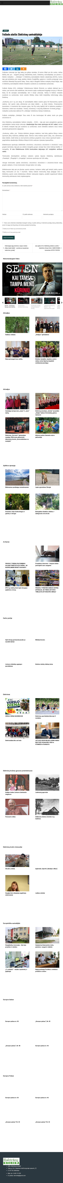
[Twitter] (11, 68)
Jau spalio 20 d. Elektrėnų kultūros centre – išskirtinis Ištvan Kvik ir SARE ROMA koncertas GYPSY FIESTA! (47, 248)
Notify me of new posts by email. (12, 232)
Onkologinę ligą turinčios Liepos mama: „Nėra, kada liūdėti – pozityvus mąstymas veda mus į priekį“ (17, 248)
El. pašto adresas (28, 214)
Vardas (4, 214)
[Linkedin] (17, 68)
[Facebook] (5, 68)
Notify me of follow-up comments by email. (15, 228)
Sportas (6, 30)
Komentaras (6, 190)
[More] (23, 68)
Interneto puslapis (48, 214)
